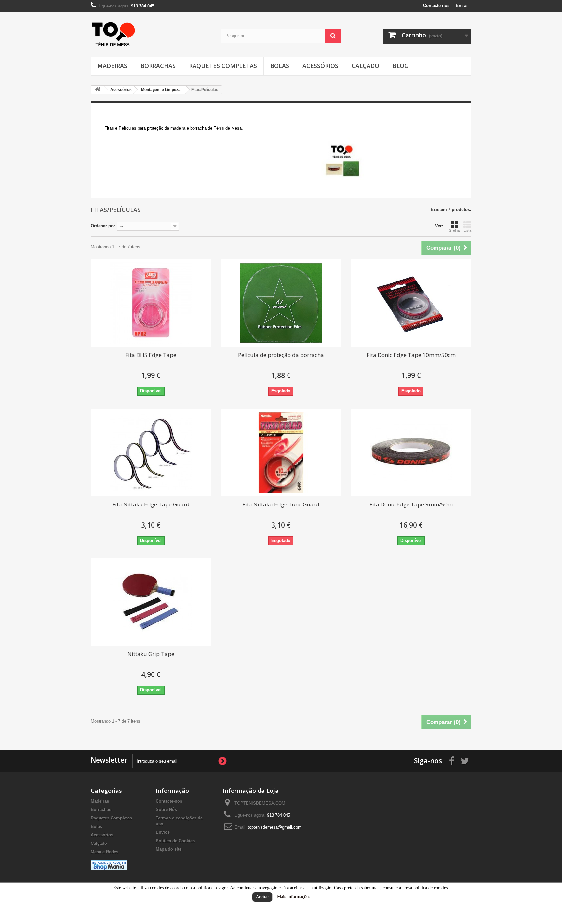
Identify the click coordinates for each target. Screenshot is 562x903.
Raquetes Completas (223, 66)
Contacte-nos (436, 5)
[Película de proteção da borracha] (281, 303)
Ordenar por (103, 225)
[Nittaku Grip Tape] (151, 602)
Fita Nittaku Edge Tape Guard (151, 504)
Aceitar (262, 896)
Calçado (365, 66)
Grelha (454, 230)
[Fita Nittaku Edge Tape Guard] (151, 452)
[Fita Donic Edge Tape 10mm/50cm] (411, 303)
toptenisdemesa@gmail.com (274, 827)
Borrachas (158, 66)
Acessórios (320, 66)
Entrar (462, 5)
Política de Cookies (175, 840)
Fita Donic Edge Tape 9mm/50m (411, 504)
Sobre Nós (166, 809)
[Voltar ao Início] (97, 90)
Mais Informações (293, 896)
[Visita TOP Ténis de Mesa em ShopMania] (109, 865)
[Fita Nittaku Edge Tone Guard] (281, 452)
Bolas (279, 66)
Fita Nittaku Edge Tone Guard (280, 504)
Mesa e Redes (104, 851)
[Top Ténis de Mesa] (113, 32)
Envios (163, 832)
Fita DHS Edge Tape (150, 355)
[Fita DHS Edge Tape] (151, 303)
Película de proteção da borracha (281, 355)
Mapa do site (168, 849)
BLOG (400, 66)
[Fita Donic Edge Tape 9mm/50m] (411, 452)
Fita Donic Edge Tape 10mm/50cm (411, 355)
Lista (467, 230)
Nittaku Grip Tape (150, 654)
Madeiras (112, 66)
